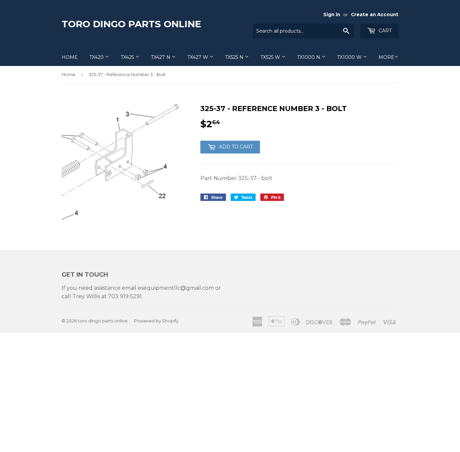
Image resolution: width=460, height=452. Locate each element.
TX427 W (198, 57)
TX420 (97, 57)
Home (70, 57)
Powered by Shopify (156, 320)
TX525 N (235, 57)
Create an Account (374, 14)
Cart (384, 31)
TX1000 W (350, 57)
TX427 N (161, 57)
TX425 (128, 57)
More (386, 57)
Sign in (331, 14)
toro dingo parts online (131, 24)
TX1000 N (309, 57)
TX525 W (271, 57)
